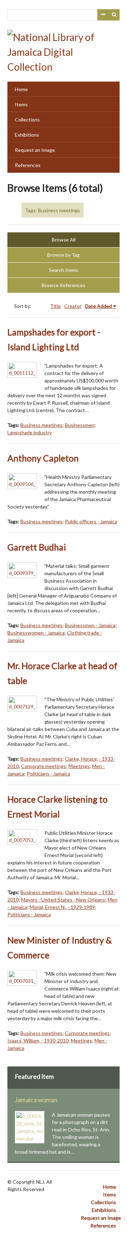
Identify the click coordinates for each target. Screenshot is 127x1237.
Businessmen (80, 425)
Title (55, 306)
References (28, 165)
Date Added (98, 306)
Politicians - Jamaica (48, 774)
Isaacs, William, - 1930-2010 (37, 1040)
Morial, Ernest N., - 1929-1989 (62, 907)
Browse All (63, 240)
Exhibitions (27, 135)
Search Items (63, 270)
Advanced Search (103, 14)
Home (21, 89)
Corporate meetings (43, 766)
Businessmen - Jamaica (90, 625)
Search (114, 14)
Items (21, 104)
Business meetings (41, 425)
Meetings (79, 766)
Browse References (63, 285)
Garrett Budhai (36, 547)
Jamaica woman (36, 1100)
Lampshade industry (29, 432)
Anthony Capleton (43, 458)
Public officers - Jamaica (91, 521)
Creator (72, 306)
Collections (27, 120)
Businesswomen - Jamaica (36, 633)
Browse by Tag (63, 255)
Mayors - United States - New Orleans (63, 900)
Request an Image (35, 150)
